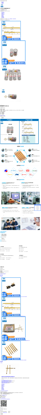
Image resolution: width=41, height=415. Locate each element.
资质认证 (3, 15)
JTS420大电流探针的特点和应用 (5, 380)
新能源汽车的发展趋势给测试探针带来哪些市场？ (8, 376)
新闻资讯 (3, 16)
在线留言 (3, 3)
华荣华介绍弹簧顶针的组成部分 (5, 381)
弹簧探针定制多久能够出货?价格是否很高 (6, 382)
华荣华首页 (3, 12)
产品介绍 (3, 117)
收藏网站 (3, 2)
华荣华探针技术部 (5, 412)
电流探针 (3, 13)
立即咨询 (1, 115)
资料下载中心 (3, 14)
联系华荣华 (3, 17)
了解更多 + (1, 276)
